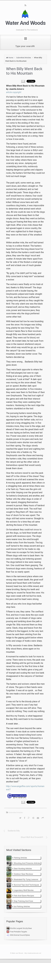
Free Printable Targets (18, 932)
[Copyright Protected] (25, 796)
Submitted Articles (23, 58)
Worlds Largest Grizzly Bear (21, 928)
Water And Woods (25, 23)
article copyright (13, 92)
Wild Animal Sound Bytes (20, 935)
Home (10, 58)
